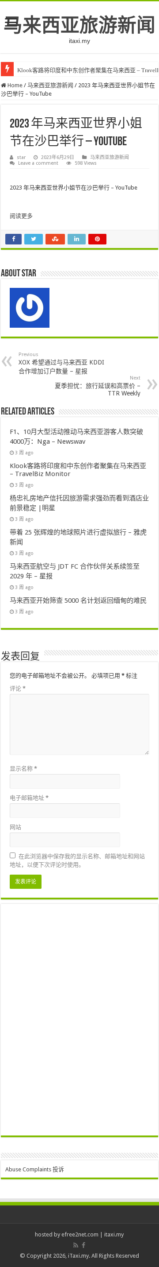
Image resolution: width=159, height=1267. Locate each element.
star (21, 157)
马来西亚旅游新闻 (79, 25)
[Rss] (75, 1245)
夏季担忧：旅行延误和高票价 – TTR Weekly (97, 386)
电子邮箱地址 (29, 797)
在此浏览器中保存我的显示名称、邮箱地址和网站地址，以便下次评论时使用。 (77, 860)
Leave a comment (38, 163)
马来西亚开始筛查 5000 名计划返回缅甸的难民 (78, 600)
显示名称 (23, 768)
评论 (18, 688)
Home (14, 85)
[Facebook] (83, 1245)
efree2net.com (79, 1234)
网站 (15, 827)
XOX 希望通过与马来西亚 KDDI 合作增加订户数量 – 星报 (61, 363)
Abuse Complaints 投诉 (34, 1169)
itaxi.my (114, 1234)
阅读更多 (21, 216)
